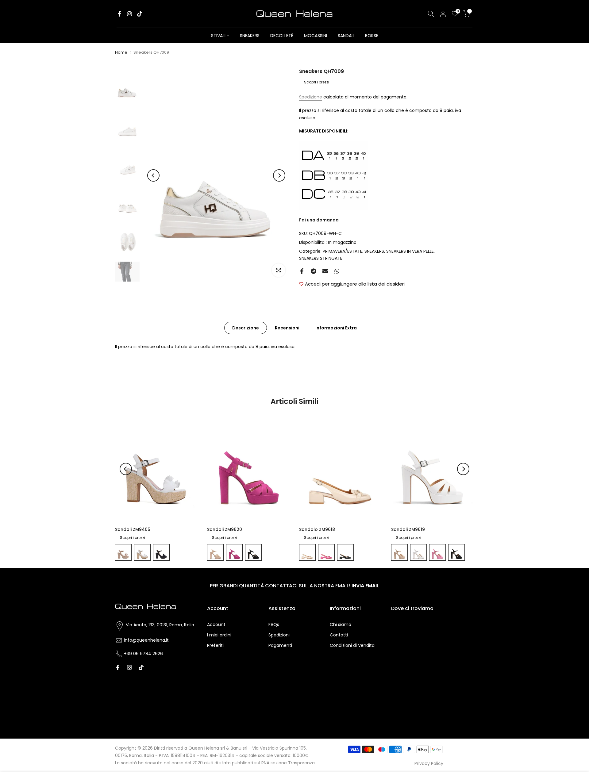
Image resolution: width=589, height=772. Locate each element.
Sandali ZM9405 (132, 529)
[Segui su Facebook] (119, 13)
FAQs (273, 624)
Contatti (339, 635)
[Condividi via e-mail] (325, 271)
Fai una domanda (319, 220)
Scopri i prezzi (316, 82)
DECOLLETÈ (281, 36)
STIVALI (218, 36)
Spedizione (310, 97)
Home (121, 52)
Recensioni (287, 328)
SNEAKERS (250, 36)
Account (216, 624)
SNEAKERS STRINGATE (320, 258)
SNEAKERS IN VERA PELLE (410, 251)
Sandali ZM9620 (224, 529)
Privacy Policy (428, 763)
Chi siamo (340, 624)
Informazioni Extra (336, 328)
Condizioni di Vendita (352, 645)
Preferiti (215, 645)
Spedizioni (279, 635)
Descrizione (245, 328)
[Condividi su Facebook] (302, 271)
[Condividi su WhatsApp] (337, 271)
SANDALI (346, 36)
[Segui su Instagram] (129, 13)
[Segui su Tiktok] (139, 13)
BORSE (371, 36)
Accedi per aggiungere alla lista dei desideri (355, 284)
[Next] (279, 175)
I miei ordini (219, 635)
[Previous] (153, 175)
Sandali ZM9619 (408, 529)
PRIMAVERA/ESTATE (342, 251)
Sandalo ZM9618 (317, 529)
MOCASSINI (315, 36)
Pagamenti (280, 645)
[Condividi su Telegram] (313, 271)
